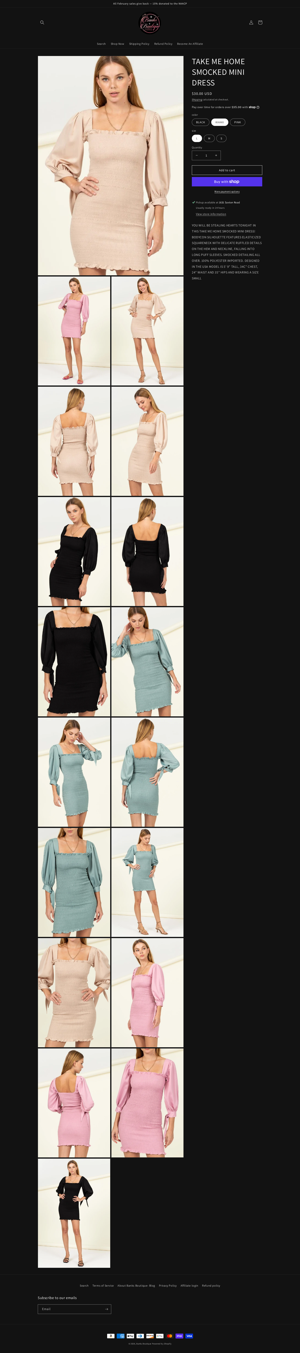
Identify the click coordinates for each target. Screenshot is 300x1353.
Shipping (197, 99)
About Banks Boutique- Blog (136, 1285)
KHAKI (220, 122)
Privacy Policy (168, 1285)
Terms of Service (103, 1285)
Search (84, 1285)
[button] (42, 22)
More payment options (227, 191)
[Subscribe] (106, 1309)
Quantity (197, 147)
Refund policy (211, 1285)
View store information (211, 214)
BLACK (200, 122)
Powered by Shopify (162, 1343)
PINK (237, 122)
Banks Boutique (143, 1343)
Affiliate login (189, 1285)
